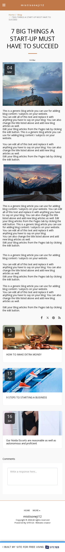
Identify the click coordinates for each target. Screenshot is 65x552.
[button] (4, 5)
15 (9, 331)
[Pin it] (54, 317)
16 (9, 417)
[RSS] (59, 317)
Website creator (43, 522)
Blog (20, 14)
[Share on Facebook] (42, 317)
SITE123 (30, 522)
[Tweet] (47, 317)
